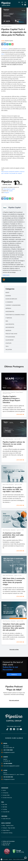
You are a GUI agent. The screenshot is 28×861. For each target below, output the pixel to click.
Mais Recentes (7, 26)
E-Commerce (9, 302)
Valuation (9, 349)
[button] (22, 4)
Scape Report (10, 340)
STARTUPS (8, 343)
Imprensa (8, 308)
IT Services (9, 317)
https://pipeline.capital (9, 189)
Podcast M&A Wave (11, 333)
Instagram (6, 192)
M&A (2, 26)
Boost (7, 292)
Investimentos (10, 311)
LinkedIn (10, 190)
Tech (7, 346)
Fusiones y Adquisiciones (13, 305)
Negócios (8, 330)
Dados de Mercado (11, 299)
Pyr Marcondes (10, 336)
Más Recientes (10, 327)
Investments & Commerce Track (15, 314)
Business (8, 295)
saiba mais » (6, 275)
